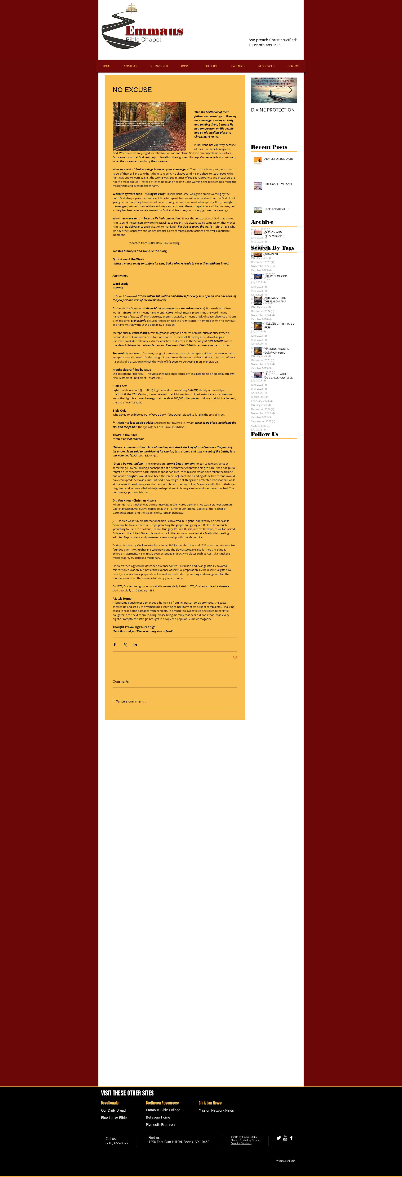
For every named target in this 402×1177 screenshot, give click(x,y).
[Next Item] (290, 90)
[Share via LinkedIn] (135, 645)
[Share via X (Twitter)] (125, 645)
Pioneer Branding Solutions (245, 1141)
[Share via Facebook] (115, 645)
